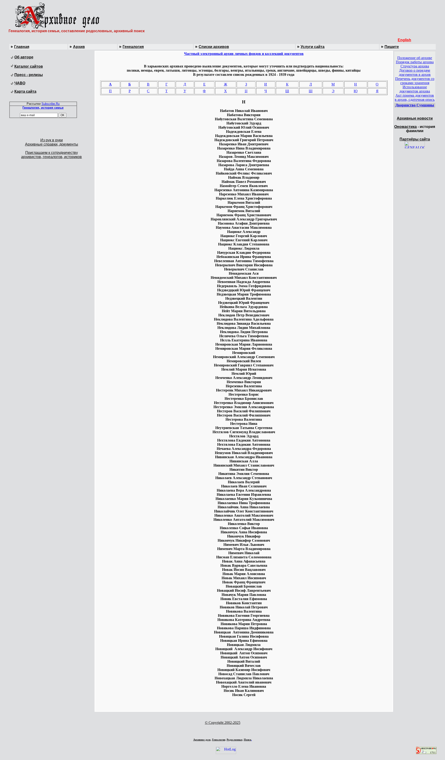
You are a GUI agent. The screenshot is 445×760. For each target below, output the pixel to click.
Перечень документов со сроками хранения (414, 81)
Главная (21, 47)
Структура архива (414, 66)
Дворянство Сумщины (414, 105)
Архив (79, 47)
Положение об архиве (414, 58)
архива (424, 91)
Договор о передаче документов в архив (415, 72)
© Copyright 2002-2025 (222, 723)
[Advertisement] (222, 730)
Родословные (234, 739)
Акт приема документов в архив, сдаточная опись (415, 97)
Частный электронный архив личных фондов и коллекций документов (244, 54)
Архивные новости (415, 118)
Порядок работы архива (415, 62)
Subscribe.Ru (50, 103)
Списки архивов (214, 47)
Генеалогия (133, 47)
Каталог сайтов (28, 66)
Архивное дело (202, 739)
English (404, 40)
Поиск (247, 739)
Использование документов (413, 89)
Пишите (392, 47)
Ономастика (405, 127)
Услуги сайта (312, 47)
